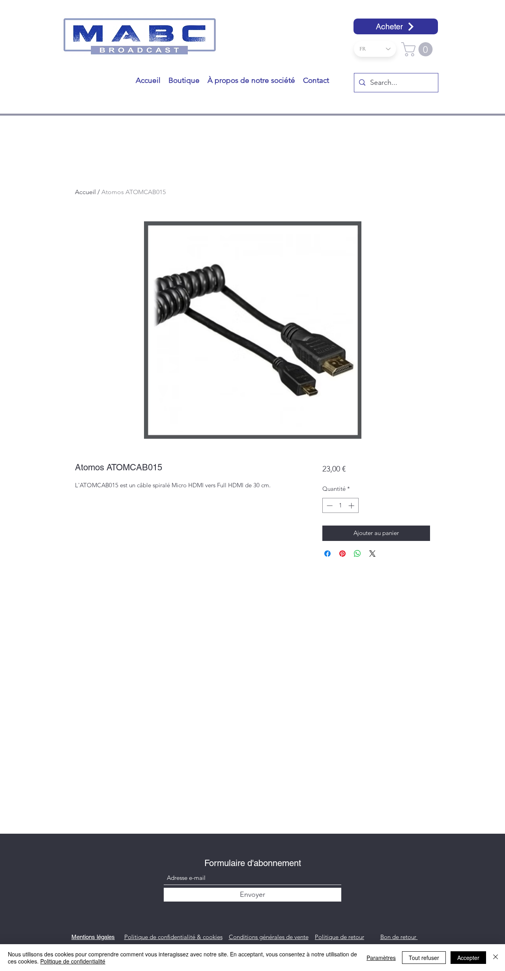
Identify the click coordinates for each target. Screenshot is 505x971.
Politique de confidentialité (72, 961)
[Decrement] (329, 505)
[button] (418, 49)
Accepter (468, 958)
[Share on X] (372, 553)
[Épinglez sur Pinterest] (342, 553)
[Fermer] (495, 957)
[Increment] (352, 505)
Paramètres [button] (381, 958)
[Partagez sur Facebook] (327, 553)
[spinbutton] (340, 505)
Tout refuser (424, 958)
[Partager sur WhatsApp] (357, 553)
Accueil (85, 192)
